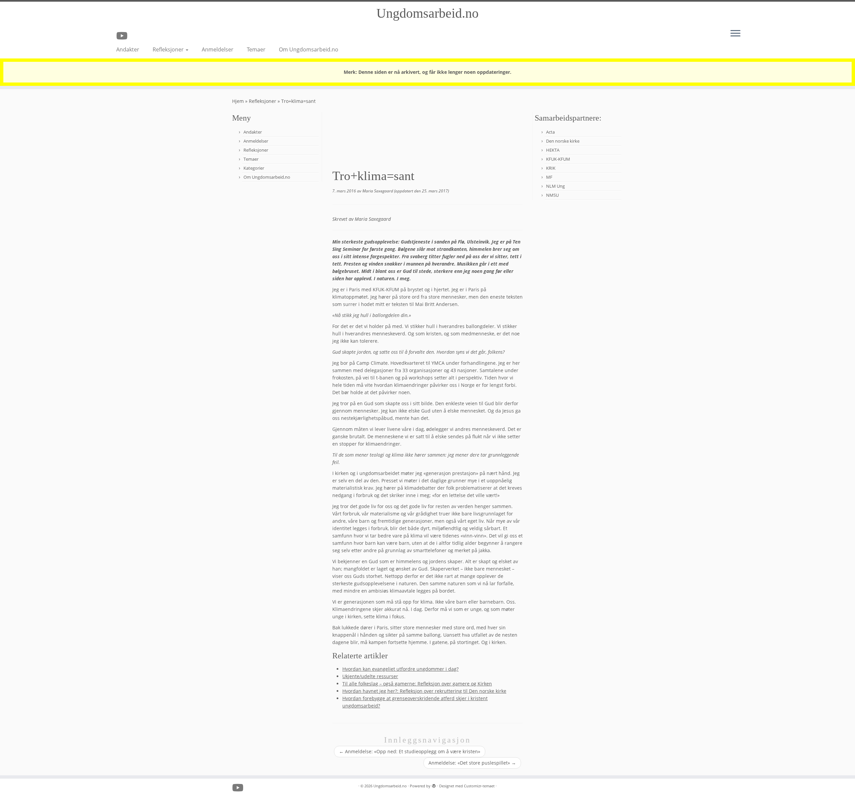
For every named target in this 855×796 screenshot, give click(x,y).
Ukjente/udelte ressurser (370, 676)
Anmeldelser (217, 49)
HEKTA (552, 150)
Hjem (238, 101)
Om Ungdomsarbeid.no (308, 49)
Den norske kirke (562, 141)
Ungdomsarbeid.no (427, 13)
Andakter (127, 49)
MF (549, 177)
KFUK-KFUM (558, 159)
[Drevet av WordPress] (434, 784)
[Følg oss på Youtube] (124, 35)
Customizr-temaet (479, 785)
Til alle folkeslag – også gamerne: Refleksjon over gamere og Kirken (417, 683)
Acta (550, 132)
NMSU (552, 195)
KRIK (550, 168)
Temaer (256, 49)
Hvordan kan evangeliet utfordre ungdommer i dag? (400, 669)
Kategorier (253, 168)
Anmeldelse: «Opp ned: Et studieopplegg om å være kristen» (409, 751)
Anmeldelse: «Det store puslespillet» (472, 763)
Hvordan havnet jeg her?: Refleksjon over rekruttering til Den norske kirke (424, 691)
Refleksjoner (169, 49)
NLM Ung (555, 186)
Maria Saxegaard (377, 191)
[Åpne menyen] (735, 34)
